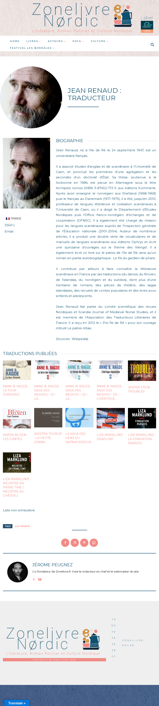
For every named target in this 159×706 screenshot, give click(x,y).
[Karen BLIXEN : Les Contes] (17, 418)
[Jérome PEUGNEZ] (17, 572)
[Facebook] (65, 543)
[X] (75, 543)
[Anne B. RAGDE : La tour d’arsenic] (17, 370)
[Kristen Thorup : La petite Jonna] (48, 417)
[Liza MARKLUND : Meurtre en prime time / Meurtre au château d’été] (17, 462)
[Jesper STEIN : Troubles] (142, 370)
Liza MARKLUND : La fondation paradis (142, 439)
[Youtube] (39, 578)
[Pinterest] (84, 543)
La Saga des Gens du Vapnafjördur (78, 438)
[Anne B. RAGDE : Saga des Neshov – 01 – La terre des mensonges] (48, 370)
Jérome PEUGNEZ (52, 565)
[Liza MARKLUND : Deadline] (111, 418)
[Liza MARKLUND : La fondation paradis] (142, 418)
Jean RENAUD (22, 526)
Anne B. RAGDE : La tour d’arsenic (16, 390)
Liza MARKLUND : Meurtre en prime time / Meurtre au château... (17, 487)
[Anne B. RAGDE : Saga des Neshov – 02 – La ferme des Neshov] (79, 370)
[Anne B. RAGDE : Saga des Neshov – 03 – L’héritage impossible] (111, 370)
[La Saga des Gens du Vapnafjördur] (79, 417)
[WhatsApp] (94, 543)
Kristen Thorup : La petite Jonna (48, 438)
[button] (152, 45)
